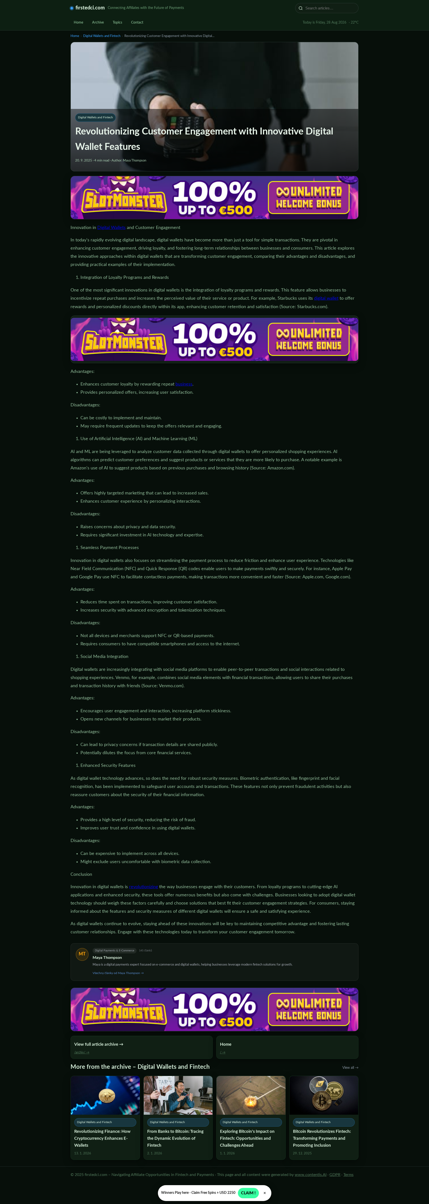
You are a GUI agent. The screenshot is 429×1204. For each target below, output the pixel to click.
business (184, 384)
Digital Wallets (111, 228)
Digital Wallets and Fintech (101, 36)
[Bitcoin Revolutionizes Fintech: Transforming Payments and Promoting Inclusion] (323, 1118)
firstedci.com (90, 7)
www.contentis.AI (310, 1175)
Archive (98, 22)
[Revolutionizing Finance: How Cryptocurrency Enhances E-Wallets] (105, 1118)
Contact (137, 22)
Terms (348, 1175)
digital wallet (326, 298)
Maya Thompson (107, 958)
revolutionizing (143, 887)
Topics (117, 22)
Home (78, 22)
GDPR (334, 1175)
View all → (350, 1068)
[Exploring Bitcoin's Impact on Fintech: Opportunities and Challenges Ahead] (251, 1118)
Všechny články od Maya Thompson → (118, 973)
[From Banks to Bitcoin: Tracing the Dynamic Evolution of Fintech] (178, 1118)
